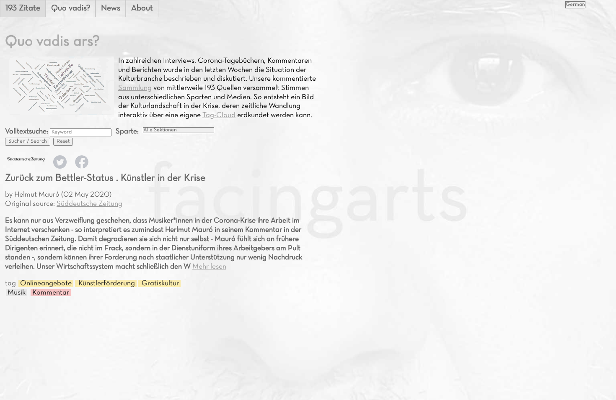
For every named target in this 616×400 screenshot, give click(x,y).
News (110, 8)
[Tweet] (60, 166)
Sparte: (127, 131)
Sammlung (135, 88)
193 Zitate (22, 8)
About (142, 8)
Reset (63, 141)
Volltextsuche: (27, 131)
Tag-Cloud (219, 115)
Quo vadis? (70, 8)
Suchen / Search (27, 141)
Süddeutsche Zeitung (89, 204)
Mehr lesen (209, 266)
